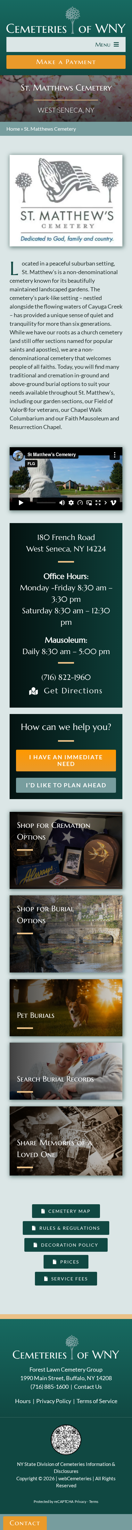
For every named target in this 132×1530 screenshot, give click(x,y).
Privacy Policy (53, 1400)
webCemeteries (75, 1478)
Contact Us (88, 1386)
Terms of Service (97, 1400)
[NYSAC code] (66, 1426)
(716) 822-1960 (66, 677)
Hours (23, 1400)
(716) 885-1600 (49, 1386)
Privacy (81, 1501)
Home (13, 129)
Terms (93, 1501)
